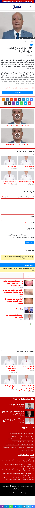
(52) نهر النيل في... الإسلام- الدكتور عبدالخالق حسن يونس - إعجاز (18, 460)
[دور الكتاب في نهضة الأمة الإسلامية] (26, 175)
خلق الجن (19, 308)
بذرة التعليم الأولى (28, 166)
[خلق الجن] (28, 310)
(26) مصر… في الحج (16, 404)
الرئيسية (30, 41)
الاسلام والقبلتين (17, 438)
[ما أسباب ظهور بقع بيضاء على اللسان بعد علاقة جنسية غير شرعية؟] (28, 283)
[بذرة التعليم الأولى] (26, 160)
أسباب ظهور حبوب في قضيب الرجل (14, 316)
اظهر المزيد (18, 92)
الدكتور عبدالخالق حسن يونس (27, 444)
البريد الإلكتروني (29, 222)
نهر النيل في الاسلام (23, 450)
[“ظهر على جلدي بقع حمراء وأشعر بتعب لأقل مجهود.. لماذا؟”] (28, 292)
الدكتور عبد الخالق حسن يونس (19, 441)
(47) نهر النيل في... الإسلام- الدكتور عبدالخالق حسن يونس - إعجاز (18, 477)
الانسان (10, 438)
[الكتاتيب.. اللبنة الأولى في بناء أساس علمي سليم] (9, 175)
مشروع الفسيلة (30, 447)
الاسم (32, 216)
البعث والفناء (30, 441)
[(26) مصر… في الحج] (29, 406)
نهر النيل (31, 450)
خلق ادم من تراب (10, 444)
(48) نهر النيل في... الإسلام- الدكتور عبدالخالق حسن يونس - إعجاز (18, 473)
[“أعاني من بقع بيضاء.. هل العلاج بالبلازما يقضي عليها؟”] (28, 301)
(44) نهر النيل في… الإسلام (24, 475)
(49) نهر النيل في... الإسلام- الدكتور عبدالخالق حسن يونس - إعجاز (18, 468)
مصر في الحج (21, 447)
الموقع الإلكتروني (30, 228)
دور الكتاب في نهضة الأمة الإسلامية (26, 182)
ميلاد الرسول (13, 447)
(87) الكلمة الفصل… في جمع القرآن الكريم (13, 412)
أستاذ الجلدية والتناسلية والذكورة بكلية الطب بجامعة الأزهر (21, 433)
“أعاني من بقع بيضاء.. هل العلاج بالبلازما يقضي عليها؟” (13, 301)
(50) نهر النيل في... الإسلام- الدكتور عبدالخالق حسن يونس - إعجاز (18, 464)
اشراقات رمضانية (29, 436)
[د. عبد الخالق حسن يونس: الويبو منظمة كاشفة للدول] (29, 421)
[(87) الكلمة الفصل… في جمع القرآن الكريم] (29, 414)
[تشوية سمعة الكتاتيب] (9, 160)
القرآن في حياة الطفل (11, 386)
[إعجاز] (17, 6)
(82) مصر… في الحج (26, 466)
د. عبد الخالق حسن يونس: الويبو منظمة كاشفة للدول (13, 419)
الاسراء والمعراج (15, 436)
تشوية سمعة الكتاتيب (11, 166)
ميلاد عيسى (6, 447)
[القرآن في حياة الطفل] (9, 379)
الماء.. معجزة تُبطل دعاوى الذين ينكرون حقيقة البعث (18, 479)
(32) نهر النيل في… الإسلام (24, 470)
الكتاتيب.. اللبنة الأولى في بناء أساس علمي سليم (10, 182)
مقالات (25, 41)
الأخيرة (18, 275)
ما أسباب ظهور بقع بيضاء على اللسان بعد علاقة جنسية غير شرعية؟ (13, 283)
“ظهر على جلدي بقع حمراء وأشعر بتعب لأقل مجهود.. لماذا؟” (13, 292)
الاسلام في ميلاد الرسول (28, 438)
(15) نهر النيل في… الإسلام (24, 461)
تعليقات (6, 275)
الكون (17, 444)
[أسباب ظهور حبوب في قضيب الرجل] (28, 317)
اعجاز (22, 436)
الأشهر (29, 275)
